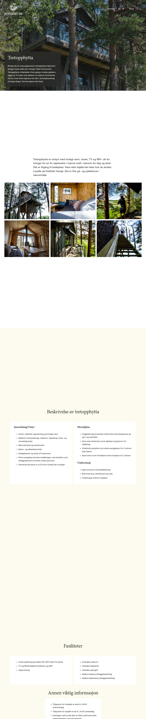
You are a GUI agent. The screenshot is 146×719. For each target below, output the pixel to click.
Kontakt (111, 9)
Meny (131, 9)
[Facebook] (123, 9)
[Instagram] (119, 9)
